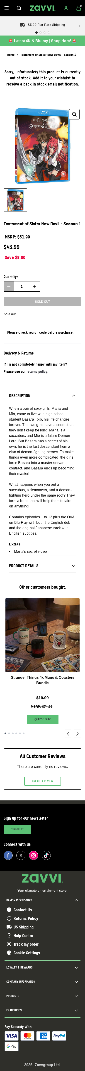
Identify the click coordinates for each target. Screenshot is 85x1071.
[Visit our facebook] (8, 855)
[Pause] (80, 26)
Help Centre (23, 935)
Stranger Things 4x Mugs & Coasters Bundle (42, 680)
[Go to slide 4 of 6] (16, 733)
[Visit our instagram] (33, 855)
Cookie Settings (27, 952)
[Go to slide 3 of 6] (13, 733)
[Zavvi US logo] (42, 8)
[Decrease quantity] (9, 286)
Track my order (26, 944)
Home (11, 55)
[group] (42, 146)
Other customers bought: (42, 587)
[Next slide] (77, 733)
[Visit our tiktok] (46, 855)
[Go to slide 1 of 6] (5, 733)
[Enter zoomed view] (74, 114)
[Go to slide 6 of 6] (23, 733)
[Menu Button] (6, 8)
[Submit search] (19, 8)
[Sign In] (66, 8)
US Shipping (24, 926)
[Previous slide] (68, 733)
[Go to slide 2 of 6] (9, 733)
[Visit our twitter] (20, 855)
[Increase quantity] (35, 286)
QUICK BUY (42, 719)
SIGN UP (17, 829)
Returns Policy (26, 918)
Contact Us (23, 909)
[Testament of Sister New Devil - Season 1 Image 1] (15, 200)
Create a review (42, 781)
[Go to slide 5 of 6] (20, 733)
